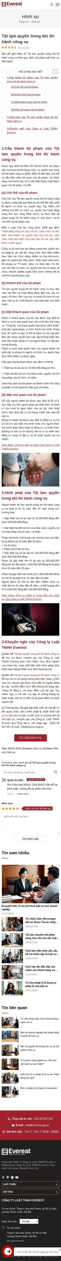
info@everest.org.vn (37, 1125)
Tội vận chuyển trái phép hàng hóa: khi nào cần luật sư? (41, 936)
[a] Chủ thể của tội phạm (24, 86)
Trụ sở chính (13, 1227)
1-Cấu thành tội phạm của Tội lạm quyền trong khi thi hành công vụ (32, 79)
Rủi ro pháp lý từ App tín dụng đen (38, 1088)
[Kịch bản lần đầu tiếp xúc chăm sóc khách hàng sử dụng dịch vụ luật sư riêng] (12, 972)
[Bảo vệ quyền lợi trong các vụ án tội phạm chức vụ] (10, 1055)
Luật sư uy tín (50, 1256)
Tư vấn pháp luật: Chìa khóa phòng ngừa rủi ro (39, 1020)
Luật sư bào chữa (17, 1256)
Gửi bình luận (30, 838)
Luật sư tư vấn (34, 1256)
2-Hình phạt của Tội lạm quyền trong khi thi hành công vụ (32, 119)
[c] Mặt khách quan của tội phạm (29, 102)
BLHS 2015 (14, 748)
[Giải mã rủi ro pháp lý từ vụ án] (10, 1083)
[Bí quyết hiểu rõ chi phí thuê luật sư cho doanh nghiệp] (30, 884)
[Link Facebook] (3, 1177)
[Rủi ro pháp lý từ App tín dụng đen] (10, 1096)
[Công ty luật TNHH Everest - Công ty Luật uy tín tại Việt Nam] (12, 4)
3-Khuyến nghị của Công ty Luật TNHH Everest (32, 130)
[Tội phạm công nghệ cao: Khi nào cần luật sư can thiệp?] (10, 1069)
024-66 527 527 (43, 1118)
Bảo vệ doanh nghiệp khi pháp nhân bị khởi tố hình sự (39, 1034)
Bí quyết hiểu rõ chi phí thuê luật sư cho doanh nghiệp (29, 907)
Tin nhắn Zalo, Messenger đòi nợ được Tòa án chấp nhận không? (40, 920)
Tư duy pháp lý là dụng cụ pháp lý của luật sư (40, 984)
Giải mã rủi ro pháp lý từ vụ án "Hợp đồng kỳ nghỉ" (39, 1076)
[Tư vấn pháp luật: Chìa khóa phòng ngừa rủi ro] (10, 1027)
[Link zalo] (12, 1177)
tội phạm (48, 748)
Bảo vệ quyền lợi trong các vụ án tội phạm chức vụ (39, 1048)
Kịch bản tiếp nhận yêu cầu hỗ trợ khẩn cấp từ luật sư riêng (41, 952)
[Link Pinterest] (7, 1177)
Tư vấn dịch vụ (30, 737)
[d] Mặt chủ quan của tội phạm (28, 109)
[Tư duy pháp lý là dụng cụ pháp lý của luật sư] (12, 988)
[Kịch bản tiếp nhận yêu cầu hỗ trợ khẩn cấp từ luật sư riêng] (12, 956)
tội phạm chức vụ (32, 748)
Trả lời (10, 794)
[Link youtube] (16, 1177)
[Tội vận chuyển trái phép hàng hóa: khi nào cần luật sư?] (12, 940)
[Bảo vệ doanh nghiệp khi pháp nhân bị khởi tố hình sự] (10, 1041)
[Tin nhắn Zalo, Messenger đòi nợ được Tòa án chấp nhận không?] (12, 924)
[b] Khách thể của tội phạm (26, 94)
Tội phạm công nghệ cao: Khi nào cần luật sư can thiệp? (38, 1062)
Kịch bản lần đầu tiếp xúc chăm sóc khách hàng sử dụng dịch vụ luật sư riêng (41, 968)
